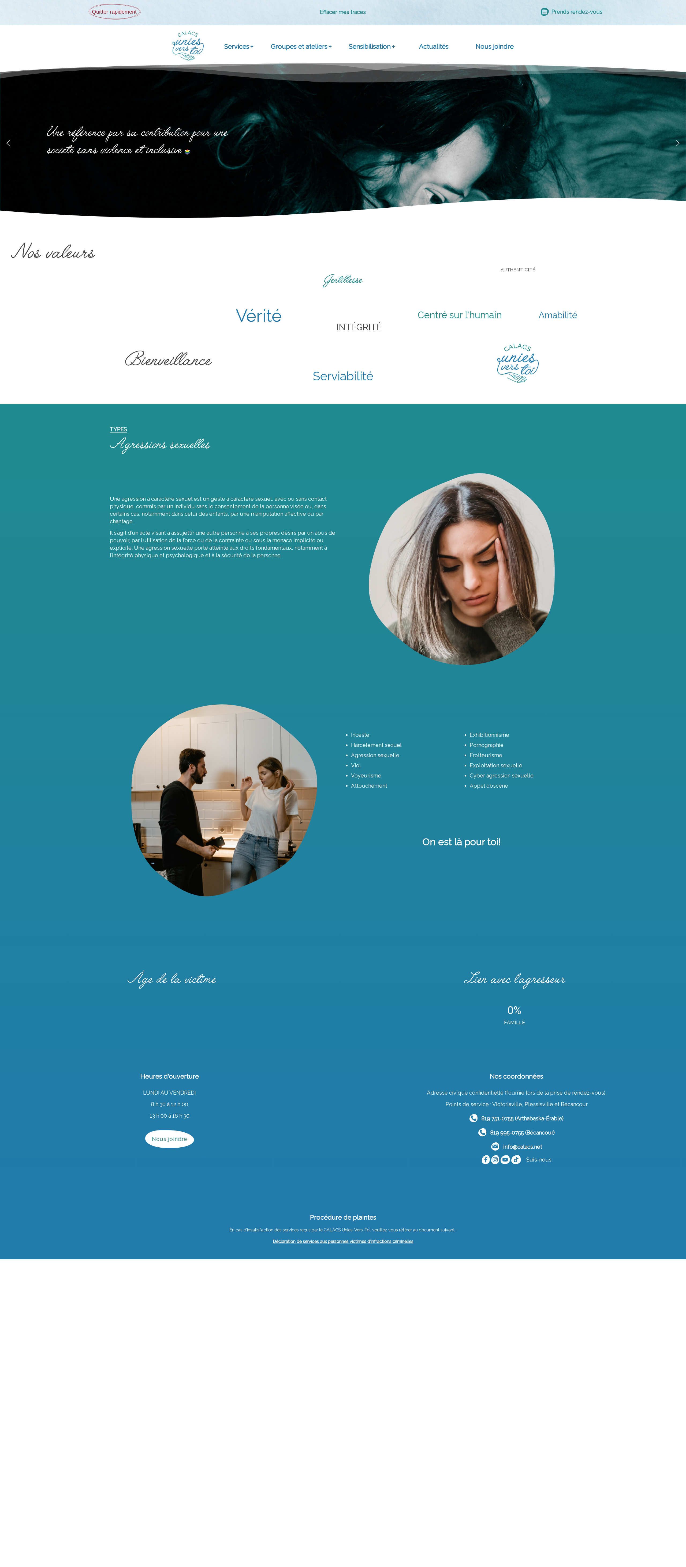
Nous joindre (495, 46)
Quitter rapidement (114, 12)
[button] (8, 143)
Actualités (434, 46)
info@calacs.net (520, 1147)
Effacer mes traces (343, 12)
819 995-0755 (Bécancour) (520, 1132)
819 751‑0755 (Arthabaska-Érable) (521, 1118)
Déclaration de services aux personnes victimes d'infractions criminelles (343, 1241)
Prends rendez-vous (575, 11)
